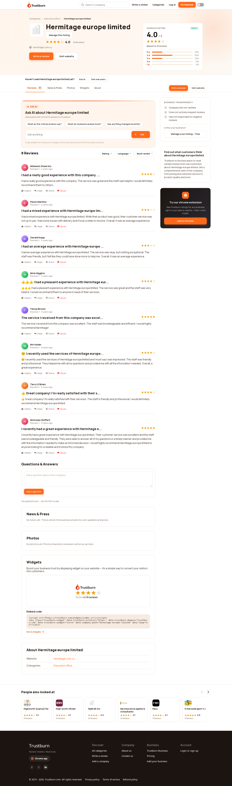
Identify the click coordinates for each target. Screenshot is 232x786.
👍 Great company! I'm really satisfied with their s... (60, 393)
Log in (172, 4)
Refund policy (130, 779)
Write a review (140, 4)
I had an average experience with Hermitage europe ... (62, 246)
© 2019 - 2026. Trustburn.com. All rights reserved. (55, 779)
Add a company (100, 761)
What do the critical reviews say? (45, 124)
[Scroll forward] (208, 692)
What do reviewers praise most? (84, 124)
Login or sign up (189, 750)
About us (126, 750)
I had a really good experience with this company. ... (60, 175)
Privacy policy (92, 779)
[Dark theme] (200, 4)
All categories (99, 750)
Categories (158, 4)
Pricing (151, 755)
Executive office (52, 18)
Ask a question (33, 491)
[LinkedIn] (45, 767)
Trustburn (39, 746)
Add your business (157, 761)
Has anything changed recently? (123, 124)
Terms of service (111, 779)
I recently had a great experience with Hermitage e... (61, 429)
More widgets (34, 632)
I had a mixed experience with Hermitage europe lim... (62, 211)
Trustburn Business (157, 750)
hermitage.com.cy (64, 658)
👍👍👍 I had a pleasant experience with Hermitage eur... (64, 282)
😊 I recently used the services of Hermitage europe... (62, 353)
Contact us (127, 755)
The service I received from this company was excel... (62, 318)
